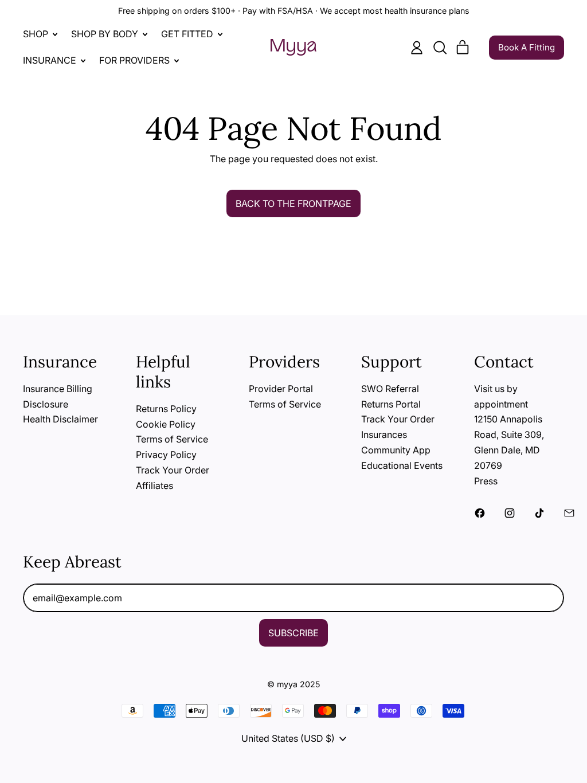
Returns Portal (391, 404)
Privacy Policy (166, 454)
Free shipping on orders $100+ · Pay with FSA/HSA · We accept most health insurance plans (293, 10)
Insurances (384, 434)
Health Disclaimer (60, 419)
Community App (396, 450)
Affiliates (154, 485)
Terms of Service (172, 439)
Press (486, 481)
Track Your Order (172, 470)
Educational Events (402, 465)
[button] (440, 48)
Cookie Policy (165, 424)
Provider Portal (281, 388)
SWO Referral (390, 388)
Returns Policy (166, 408)
